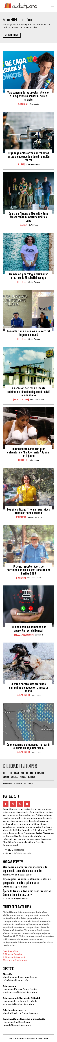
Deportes (23, 460)
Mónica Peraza (34, 282)
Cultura (23, 225)
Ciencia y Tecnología (24, 635)
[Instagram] (13, 804)
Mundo (21, 164)
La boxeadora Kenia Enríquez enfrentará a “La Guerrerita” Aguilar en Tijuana (28, 452)
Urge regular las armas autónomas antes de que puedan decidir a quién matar (29, 156)
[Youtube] (27, 804)
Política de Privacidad (14, 957)
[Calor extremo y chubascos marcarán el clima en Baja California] (28, 724)
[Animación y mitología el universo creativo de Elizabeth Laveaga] (28, 253)
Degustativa (23, 104)
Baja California (21, 400)
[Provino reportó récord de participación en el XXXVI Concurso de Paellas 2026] (28, 546)
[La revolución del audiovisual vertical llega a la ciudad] (28, 310)
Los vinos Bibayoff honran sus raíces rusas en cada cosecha (28, 511)
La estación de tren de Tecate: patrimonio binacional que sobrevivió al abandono (28, 391)
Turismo (21, 578)
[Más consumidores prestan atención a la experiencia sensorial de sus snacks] (28, 72)
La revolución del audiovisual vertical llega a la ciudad (28, 333)
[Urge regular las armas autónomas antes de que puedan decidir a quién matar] (28, 132)
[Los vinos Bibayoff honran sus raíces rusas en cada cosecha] (28, 488)
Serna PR (39, 635)
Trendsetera (35, 104)
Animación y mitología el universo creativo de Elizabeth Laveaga (28, 275)
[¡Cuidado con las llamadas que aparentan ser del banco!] (28, 606)
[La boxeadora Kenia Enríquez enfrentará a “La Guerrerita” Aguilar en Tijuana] (28, 428)
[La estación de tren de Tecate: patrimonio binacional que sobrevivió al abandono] (28, 367)
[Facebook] (5, 804)
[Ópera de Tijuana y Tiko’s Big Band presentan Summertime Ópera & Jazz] (28, 193)
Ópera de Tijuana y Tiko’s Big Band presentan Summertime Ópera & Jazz (29, 217)
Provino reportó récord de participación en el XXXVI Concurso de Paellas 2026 (28, 570)
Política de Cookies (12, 954)
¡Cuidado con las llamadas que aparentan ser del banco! (28, 628)
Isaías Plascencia (33, 164)
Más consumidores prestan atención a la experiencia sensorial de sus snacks (28, 96)
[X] (20, 804)
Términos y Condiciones (15, 960)
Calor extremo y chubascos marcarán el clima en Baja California (28, 746)
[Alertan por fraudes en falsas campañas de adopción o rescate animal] (28, 663)
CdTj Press (33, 225)
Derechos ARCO (10, 951)
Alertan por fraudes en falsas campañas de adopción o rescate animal (28, 687)
